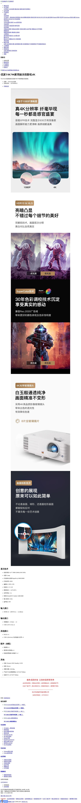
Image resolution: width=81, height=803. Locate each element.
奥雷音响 (6, 729)
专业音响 (3, 724)
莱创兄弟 (6, 733)
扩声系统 (6, 768)
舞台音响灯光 (55, 798)
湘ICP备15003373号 (6, 796)
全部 (5, 14)
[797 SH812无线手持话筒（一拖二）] (14, 711)
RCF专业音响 (7, 744)
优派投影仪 (7, 698)
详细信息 (6, 86)
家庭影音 (3, 771)
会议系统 (3, 756)
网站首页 (6, 5)
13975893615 (4, 782)
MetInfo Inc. (25, 801)
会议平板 (6, 764)
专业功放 (3, 748)
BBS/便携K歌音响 (9, 731)
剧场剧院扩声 (37, 798)
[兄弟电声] (40, 1)
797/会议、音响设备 (9, 728)
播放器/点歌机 (8, 776)
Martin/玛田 (7, 738)
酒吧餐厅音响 (73, 798)
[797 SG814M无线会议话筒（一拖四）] (15, 704)
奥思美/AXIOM (8, 743)
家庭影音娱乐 (64, 798)
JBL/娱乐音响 (7, 736)
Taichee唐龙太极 (8, 751)
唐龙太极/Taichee (8, 741)
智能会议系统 (19, 798)
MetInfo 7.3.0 (10, 801)
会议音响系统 (11, 798)
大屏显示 (6, 65)
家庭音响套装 (7, 774)
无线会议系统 (7, 759)
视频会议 (6, 766)
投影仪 (6, 67)
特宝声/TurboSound (9, 739)
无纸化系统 (7, 763)
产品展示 (6, 64)
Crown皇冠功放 (8, 753)
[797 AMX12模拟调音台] (11, 718)
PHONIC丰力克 (8, 734)
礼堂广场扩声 (46, 798)
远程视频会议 (28, 798)
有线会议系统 (7, 761)
